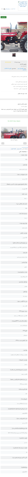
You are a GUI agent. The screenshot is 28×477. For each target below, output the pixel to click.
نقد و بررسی (19, 148)
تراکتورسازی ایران (21, 68)
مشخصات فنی (24, 149)
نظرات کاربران (13, 148)
